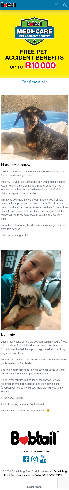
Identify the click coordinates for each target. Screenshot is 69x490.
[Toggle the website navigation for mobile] (56, 5)
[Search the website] (65, 5)
